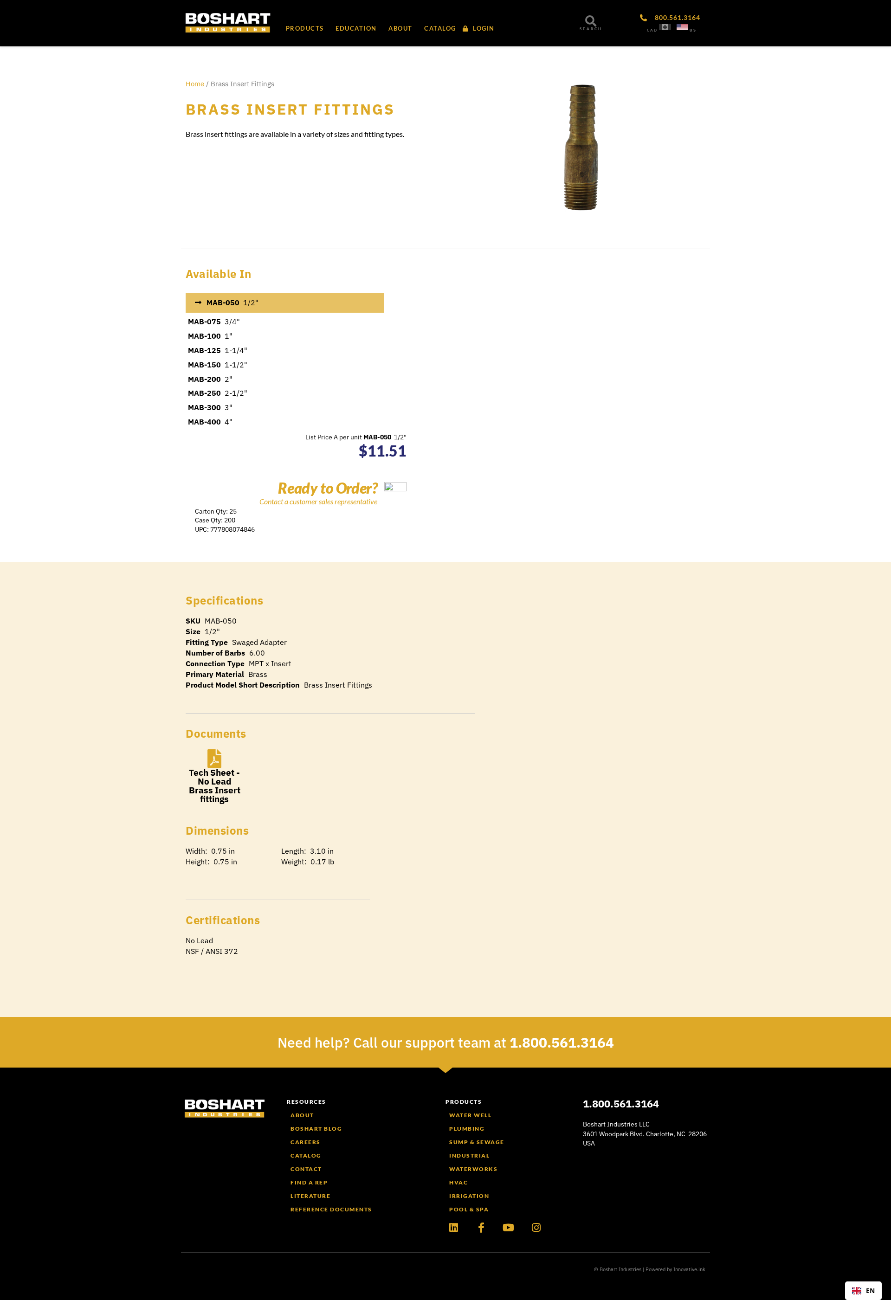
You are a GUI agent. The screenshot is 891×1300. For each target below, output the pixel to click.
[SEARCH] (590, 20)
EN (870, 1290)
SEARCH (591, 28)
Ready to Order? (327, 488)
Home (195, 83)
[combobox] (863, 1290)
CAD (652, 30)
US (693, 30)
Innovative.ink (689, 1269)
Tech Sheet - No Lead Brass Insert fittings (214, 785)
